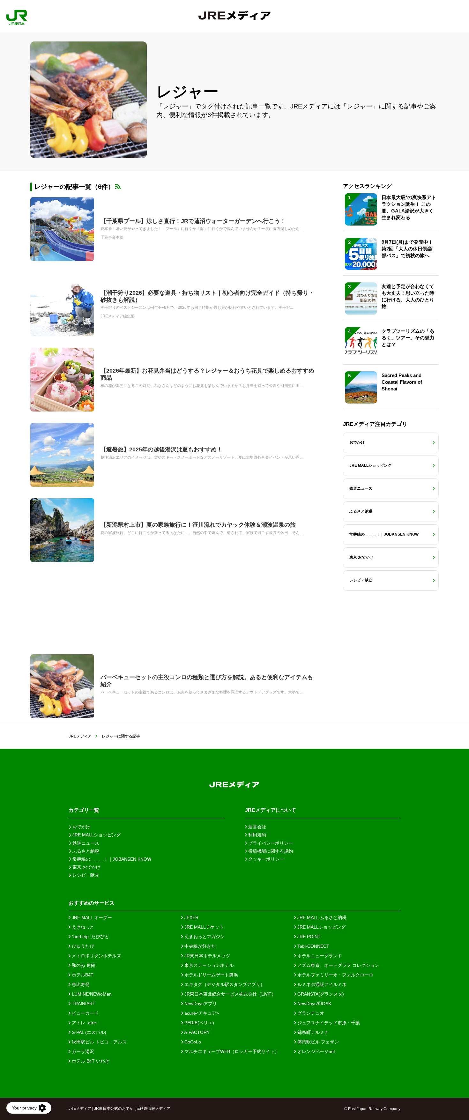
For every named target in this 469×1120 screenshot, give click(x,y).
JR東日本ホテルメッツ (206, 955)
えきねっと (82, 927)
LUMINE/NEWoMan (91, 994)
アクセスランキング (367, 186)
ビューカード (85, 1013)
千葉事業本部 (111, 237)
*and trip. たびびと (90, 936)
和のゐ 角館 (83, 965)
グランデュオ (310, 1013)
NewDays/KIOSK (313, 1003)
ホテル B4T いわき (90, 1061)
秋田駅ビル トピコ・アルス (99, 1041)
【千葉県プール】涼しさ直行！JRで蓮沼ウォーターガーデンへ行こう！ (193, 221)
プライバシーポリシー (270, 843)
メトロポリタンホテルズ (96, 955)
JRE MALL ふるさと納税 (321, 917)
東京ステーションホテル (208, 965)
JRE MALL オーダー (91, 917)
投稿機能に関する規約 (270, 851)
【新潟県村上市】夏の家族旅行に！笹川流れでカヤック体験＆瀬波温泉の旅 (198, 525)
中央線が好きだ (199, 946)
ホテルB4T (82, 974)
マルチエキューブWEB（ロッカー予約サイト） (231, 1051)
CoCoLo (192, 1041)
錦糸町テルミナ (312, 1032)
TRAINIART (83, 1003)
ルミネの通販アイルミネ (321, 984)
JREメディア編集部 (117, 316)
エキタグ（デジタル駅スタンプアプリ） (224, 984)
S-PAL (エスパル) (88, 1032)
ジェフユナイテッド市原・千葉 (328, 1022)
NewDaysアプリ (200, 1003)
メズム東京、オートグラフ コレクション (337, 965)
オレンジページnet (315, 1051)
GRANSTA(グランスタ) (320, 994)
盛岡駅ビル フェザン (317, 1041)
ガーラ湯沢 (82, 1051)
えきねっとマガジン (204, 936)
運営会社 (256, 826)
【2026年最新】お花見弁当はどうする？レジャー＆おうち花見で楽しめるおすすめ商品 (207, 374)
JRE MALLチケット (203, 927)
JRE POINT (308, 936)
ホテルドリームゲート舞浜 (210, 974)
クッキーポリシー (265, 859)
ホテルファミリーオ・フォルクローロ (334, 974)
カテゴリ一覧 (84, 810)
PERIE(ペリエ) (198, 1022)
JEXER (190, 917)
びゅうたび (82, 946)
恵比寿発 (80, 984)
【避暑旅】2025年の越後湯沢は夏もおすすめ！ (161, 449)
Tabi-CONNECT (312, 946)
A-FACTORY (196, 1032)
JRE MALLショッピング (321, 927)
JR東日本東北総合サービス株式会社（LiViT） (229, 994)
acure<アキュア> (201, 1013)
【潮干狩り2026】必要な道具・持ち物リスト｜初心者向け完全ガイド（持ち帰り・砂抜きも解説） (207, 296)
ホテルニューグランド (319, 955)
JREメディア (80, 736)
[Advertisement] (173, 608)
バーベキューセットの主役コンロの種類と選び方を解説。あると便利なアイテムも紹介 (206, 680)
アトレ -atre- (84, 1022)
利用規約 (256, 834)
